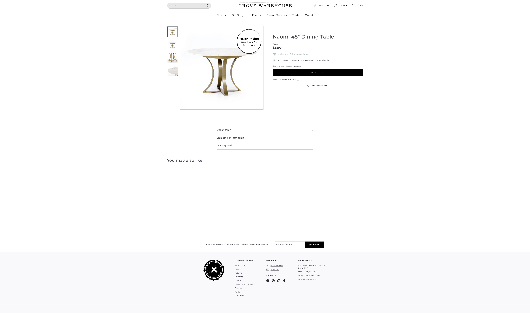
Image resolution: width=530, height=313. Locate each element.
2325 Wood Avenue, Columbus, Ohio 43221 (312, 266)
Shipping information (230, 137)
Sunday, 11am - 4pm (307, 279)
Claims (238, 280)
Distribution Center (244, 284)
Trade (296, 15)
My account (240, 265)
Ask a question (226, 145)
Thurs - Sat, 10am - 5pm (309, 275)
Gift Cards (239, 296)
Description (224, 129)
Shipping (276, 66)
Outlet (309, 15)
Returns (238, 273)
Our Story (238, 15)
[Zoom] (221, 67)
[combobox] (189, 6)
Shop (220, 15)
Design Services (276, 15)
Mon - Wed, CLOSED (307, 272)
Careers (238, 288)
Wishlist (344, 5)
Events (256, 15)
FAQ (237, 269)
